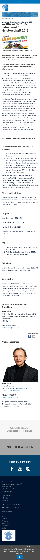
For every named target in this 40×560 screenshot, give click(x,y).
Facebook (29, 336)
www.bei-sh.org (6, 18)
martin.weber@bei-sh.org (10, 397)
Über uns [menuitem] (5, 521)
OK (20, 557)
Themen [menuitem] (4, 518)
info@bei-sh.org (7, 512)
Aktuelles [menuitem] (5, 526)
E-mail (33, 336)
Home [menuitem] (4, 516)
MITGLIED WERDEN (20, 447)
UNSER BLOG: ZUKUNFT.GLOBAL (20, 429)
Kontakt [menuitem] (4, 528)
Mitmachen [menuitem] (5, 523)
